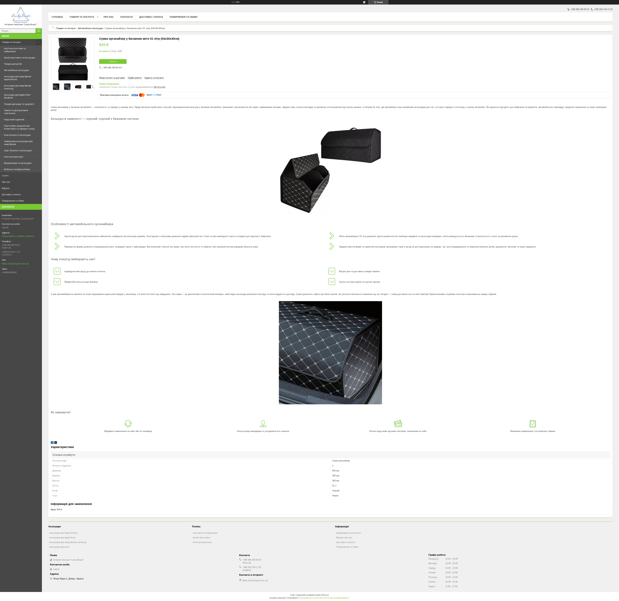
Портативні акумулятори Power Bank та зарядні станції (19, 127)
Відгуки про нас (344, 537)
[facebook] (52, 443)
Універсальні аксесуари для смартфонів (18, 143)
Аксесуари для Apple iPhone (63, 532)
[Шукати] (38, 30)
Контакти (126, 17)
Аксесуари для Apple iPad (62, 537)
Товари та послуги (11, 42)
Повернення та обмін (13, 200)
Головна (57, 17)
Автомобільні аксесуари (16, 70)
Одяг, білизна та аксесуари (18, 150)
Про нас (6, 181)
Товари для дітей (13, 63)
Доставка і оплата (11, 194)
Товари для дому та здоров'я (19, 104)
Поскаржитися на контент (311, 598)
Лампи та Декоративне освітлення (16, 112)
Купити (113, 61)
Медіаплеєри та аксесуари (17, 163)
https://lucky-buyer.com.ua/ (15, 263)
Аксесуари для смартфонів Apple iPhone (17, 78)
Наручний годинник (14, 119)
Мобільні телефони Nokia (17, 169)
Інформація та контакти (348, 532)
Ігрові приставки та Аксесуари (19, 57)
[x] (55, 443)
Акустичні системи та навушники (15, 50)
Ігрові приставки (201, 537)
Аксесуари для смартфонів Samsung (17, 87)
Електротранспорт (13, 156)
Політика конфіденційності (337, 598)
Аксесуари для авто (59, 546)
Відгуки (5, 188)
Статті (5, 175)
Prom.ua (325, 595)
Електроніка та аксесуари (17, 134)
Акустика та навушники (205, 532)
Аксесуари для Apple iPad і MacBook (17, 96)
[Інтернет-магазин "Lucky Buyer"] (20, 15)
